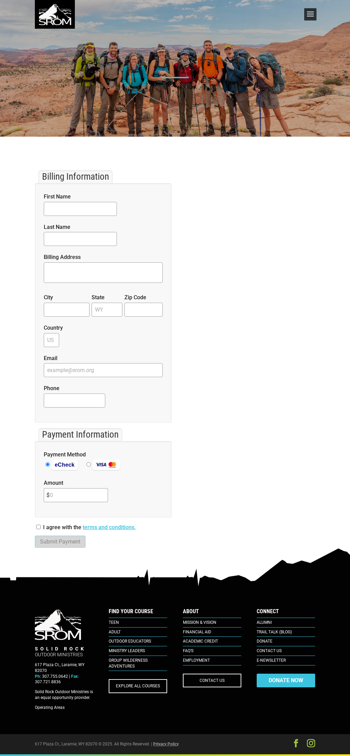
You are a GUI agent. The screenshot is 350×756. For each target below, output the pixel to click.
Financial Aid (197, 632)
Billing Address (62, 257)
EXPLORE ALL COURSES (138, 686)
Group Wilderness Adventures (128, 663)
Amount (53, 483)
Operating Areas (50, 707)
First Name (57, 196)
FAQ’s (188, 650)
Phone (51, 388)
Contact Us (269, 650)
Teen (114, 622)
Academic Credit (200, 641)
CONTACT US (212, 680)
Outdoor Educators (130, 641)
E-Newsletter (271, 660)
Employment (196, 660)
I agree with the (62, 527)
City (48, 297)
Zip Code (135, 297)
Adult (115, 632)
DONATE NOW (286, 680)
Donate (264, 641)
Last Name (57, 227)
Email (50, 358)
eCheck (65, 465)
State (98, 297)
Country (53, 328)
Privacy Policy (166, 744)
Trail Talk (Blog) (274, 632)
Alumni (264, 622)
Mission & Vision (199, 622)
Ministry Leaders (127, 650)
